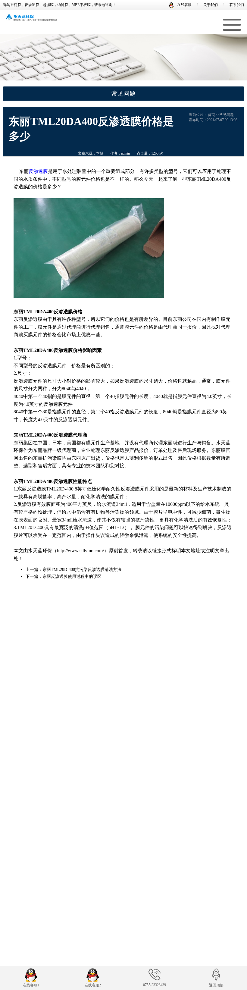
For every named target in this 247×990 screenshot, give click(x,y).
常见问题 (226, 115)
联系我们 (237, 5)
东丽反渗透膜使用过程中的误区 (72, 576)
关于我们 (210, 5)
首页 (211, 115)
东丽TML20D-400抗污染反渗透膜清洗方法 (81, 569)
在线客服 (184, 5)
